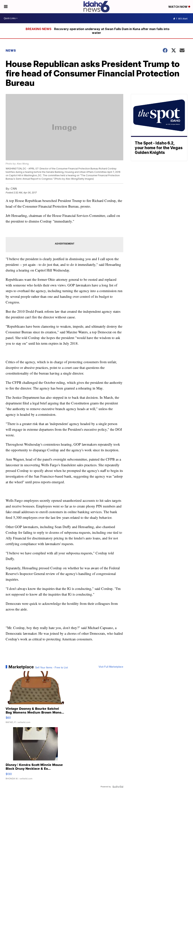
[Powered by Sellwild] (117, 786)
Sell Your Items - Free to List (51, 667)
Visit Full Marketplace (111, 667)
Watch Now (178, 7)
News (11, 50)
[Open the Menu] (6, 6)
